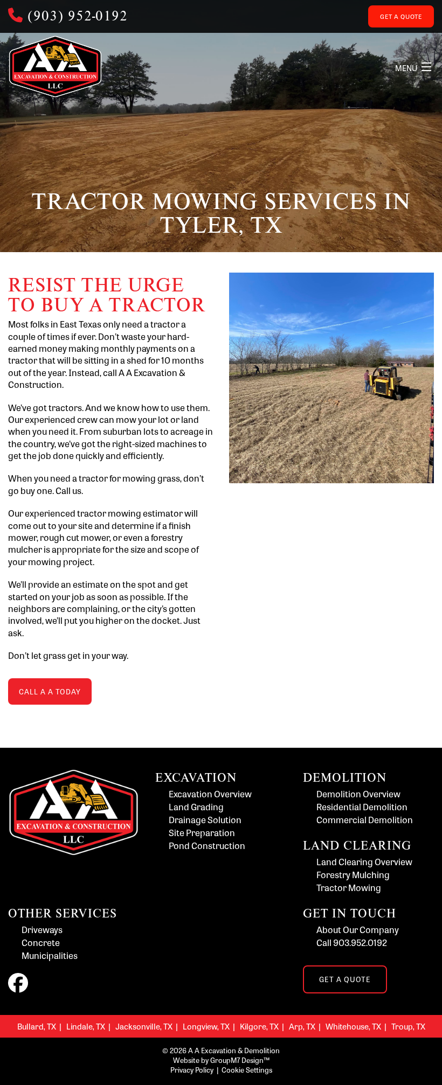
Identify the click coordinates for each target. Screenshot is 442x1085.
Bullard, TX (36, 1026)
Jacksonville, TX (143, 1026)
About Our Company (357, 929)
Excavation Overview (210, 794)
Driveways (42, 929)
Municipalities (50, 955)
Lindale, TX (85, 1026)
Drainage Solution (205, 819)
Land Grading (196, 807)
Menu (406, 67)
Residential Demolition (362, 807)
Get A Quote (345, 979)
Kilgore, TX (259, 1026)
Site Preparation (202, 832)
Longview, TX (206, 1026)
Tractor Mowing (348, 887)
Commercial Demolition (364, 819)
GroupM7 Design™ (240, 1060)
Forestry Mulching (353, 874)
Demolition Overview (358, 794)
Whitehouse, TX (353, 1026)
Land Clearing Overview (364, 862)
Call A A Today (50, 691)
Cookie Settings (247, 1070)
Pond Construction (207, 845)
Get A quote (401, 16)
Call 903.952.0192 (351, 942)
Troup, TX (408, 1026)
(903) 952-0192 (77, 15)
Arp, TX (302, 1026)
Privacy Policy (191, 1070)
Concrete (41, 942)
